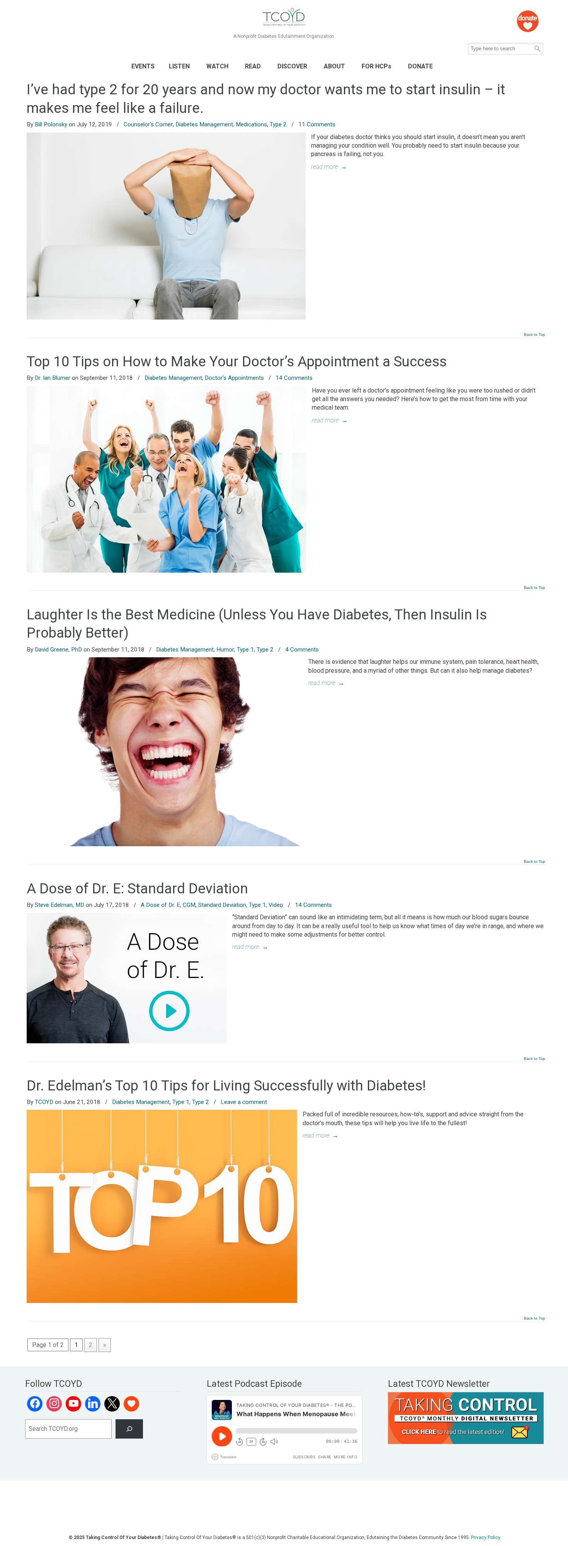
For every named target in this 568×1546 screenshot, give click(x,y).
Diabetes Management (204, 124)
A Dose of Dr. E (160, 904)
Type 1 (245, 649)
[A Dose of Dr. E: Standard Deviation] (127, 1041)
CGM (189, 904)
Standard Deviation (222, 904)
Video (276, 904)
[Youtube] (73, 1403)
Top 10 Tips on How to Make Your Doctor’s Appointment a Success (237, 361)
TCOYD (44, 1102)
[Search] (129, 1428)
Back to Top (534, 335)
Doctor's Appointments (234, 377)
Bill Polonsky (51, 124)
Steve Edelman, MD (59, 904)
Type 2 (278, 124)
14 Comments (294, 377)
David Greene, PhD (58, 649)
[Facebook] (34, 1403)
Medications (251, 124)
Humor (225, 649)
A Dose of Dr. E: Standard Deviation (137, 888)
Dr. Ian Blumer (52, 377)
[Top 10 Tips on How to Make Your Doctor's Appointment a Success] (166, 570)
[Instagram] (54, 1403)
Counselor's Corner (148, 124)
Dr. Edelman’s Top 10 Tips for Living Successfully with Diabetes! (226, 1085)
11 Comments (316, 124)
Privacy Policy (485, 1537)
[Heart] (131, 1403)
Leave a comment (244, 1102)
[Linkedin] (92, 1403)
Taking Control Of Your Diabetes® (284, 17)
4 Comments (302, 649)
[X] (112, 1403)
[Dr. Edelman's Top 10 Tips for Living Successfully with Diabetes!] (162, 1300)
